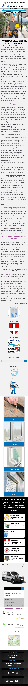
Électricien (15, 657)
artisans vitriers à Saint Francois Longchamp (11, 232)
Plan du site (8, 663)
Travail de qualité (8, 599)
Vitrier (9, 657)
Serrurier (16, 655)
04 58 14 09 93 (16, 6)
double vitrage (14, 131)
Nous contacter (17, 663)
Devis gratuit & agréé (9, 605)
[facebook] (9, 673)
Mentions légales (13, 665)
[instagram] (16, 673)
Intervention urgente (9, 588)
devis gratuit (8, 274)
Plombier (10, 655)
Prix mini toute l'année (9, 602)
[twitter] (13, 673)
